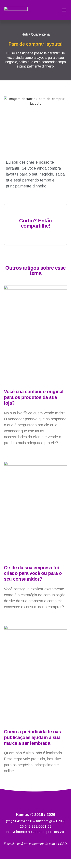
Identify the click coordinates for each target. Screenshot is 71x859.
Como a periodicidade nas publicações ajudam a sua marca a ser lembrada (32, 737)
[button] (64, 10)
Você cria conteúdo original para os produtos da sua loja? (34, 397)
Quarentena (40, 34)
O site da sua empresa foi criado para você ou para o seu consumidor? (33, 573)
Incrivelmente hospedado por (35, 832)
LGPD (62, 843)
